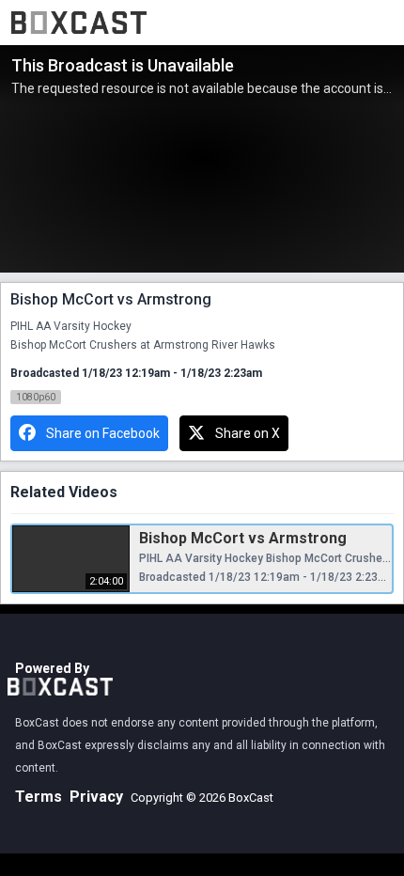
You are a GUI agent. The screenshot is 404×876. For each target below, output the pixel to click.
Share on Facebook (103, 433)
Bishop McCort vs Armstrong (243, 538)
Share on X (247, 433)
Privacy (96, 797)
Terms (38, 797)
